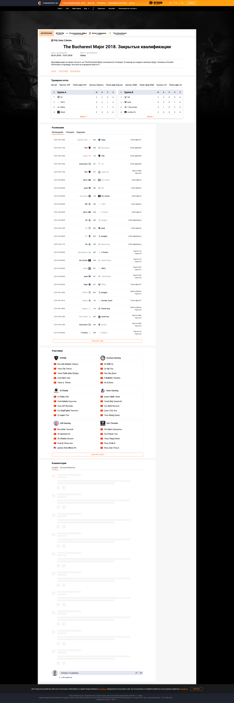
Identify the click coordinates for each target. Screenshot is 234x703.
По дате (55, 468)
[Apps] (170, 3)
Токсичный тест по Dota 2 (127, 8)
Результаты (75, 71)
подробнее (102, 689)
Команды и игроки (117, 3)
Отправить (141, 673)
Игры (131, 3)
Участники (63, 71)
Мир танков (76, 8)
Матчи (91, 3)
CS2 (67, 8)
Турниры (101, 3)
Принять (196, 689)
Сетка (53, 71)
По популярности (67, 468)
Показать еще (97, 341)
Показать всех (97, 454)
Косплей (112, 8)
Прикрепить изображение (136, 673)
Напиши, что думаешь (70, 673)
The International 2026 (74, 3)
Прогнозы (101, 8)
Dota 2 (60, 8)
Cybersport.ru (100, 699)
